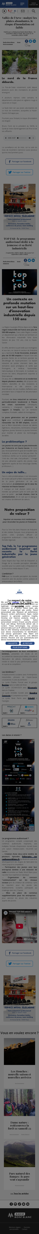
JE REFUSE (27, 643)
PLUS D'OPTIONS (20, 647)
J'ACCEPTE (12, 643)
